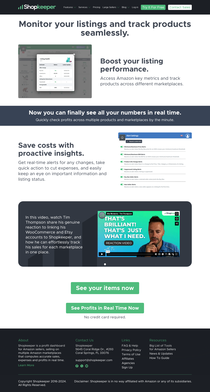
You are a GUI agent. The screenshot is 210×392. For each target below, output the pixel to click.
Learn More (26, 365)
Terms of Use (131, 354)
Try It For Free (153, 7)
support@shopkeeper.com (93, 360)
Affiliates (128, 359)
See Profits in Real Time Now (105, 308)
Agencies (128, 363)
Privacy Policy (131, 350)
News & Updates (161, 354)
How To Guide (159, 358)
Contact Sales (180, 7)
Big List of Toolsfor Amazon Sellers (162, 347)
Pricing (96, 7)
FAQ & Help (130, 346)
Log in (135, 7)
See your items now (105, 288)
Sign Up (127, 367)
